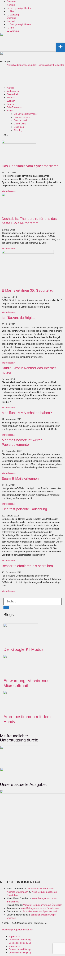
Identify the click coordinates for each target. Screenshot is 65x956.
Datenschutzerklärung (20, 939)
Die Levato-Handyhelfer (25, 114)
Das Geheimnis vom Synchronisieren (30, 166)
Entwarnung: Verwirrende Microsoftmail (26, 683)
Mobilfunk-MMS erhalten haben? (27, 413)
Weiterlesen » (8, 191)
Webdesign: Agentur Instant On (17, 929)
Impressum (14, 936)
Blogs (10, 110)
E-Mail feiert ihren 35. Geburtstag (27, 290)
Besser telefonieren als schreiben (27, 566)
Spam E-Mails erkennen (20, 478)
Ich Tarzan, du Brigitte (19, 318)
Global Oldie (20, 123)
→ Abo (10, 11)
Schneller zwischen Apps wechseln (40, 911)
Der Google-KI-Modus (23, 649)
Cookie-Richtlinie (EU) (20, 943)
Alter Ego (18, 130)
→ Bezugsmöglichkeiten (19, 8)
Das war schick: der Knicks (40, 888)
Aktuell (10, 65)
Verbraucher (20, 65)
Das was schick (22, 117)
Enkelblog (19, 127)
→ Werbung (13, 14)
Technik (41, 65)
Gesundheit (31, 65)
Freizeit (57, 65)
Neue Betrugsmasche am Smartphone (39, 908)
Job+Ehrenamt (14, 107)
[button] (60, 47)
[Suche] (6, 607)
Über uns (11, 1)
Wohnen (49, 65)
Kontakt (11, 5)
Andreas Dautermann (17, 892)
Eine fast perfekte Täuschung (24, 509)
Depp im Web (20, 120)
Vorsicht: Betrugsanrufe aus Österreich (42, 905)
